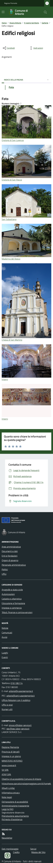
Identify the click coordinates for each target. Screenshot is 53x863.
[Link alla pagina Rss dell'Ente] (3, 834)
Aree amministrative (11, 546)
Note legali (7, 797)
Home (4, 22)
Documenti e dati (10, 551)
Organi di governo (10, 560)
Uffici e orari (7, 704)
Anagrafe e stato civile (12, 589)
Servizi (33, 848)
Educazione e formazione (13, 603)
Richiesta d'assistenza (12, 819)
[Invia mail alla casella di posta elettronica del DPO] (20, 725)
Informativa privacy (11, 792)
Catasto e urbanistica (11, 598)
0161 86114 (17, 683)
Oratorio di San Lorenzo (13, 140)
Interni (5, 379)
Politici (5, 569)
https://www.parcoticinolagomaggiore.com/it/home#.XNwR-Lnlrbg (26, 786)
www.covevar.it (9, 765)
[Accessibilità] (7, 855)
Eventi (5, 657)
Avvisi (4, 637)
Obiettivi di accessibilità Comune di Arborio (21, 779)
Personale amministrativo (14, 565)
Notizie (5, 628)
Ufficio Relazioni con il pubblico (16, 700)
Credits (16, 852)
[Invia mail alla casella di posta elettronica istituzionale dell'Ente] (21, 691)
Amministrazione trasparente (15, 805)
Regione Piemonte (10, 3)
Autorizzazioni (8, 594)
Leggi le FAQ (7, 809)
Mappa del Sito (38, 852)
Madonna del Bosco (11, 258)
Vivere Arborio (15, 22)
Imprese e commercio (12, 608)
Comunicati (7, 632)
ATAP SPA (6, 774)
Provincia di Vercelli (11, 751)
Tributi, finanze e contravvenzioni (17, 612)
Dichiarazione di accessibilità (15, 801)
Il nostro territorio (31, 22)
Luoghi (5, 652)
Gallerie (45, 22)
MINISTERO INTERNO (12, 760)
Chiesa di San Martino (12, 340)
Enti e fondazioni (9, 555)
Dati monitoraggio (10, 848)
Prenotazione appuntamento (15, 816)
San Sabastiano (9, 219)
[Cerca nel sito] (44, 12)
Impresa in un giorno (11, 756)
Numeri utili (7, 709)
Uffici (4, 574)
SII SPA (5, 770)
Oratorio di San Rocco (12, 179)
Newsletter (7, 838)
